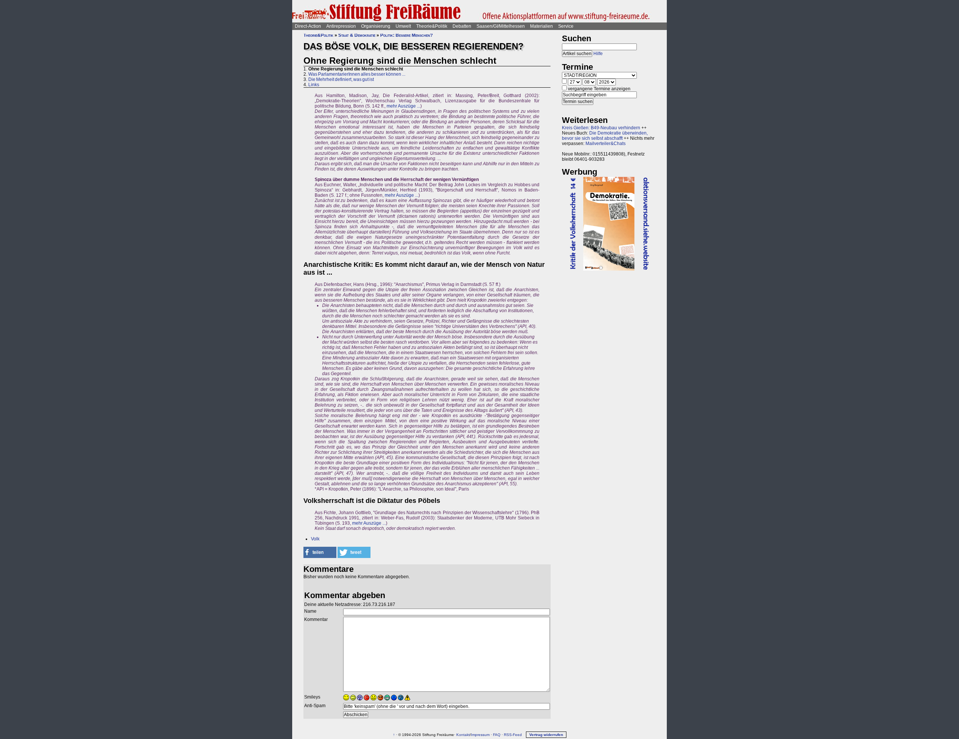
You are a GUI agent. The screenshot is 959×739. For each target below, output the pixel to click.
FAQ (496, 735)
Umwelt (403, 26)
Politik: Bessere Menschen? (406, 35)
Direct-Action (308, 26)
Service (566, 26)
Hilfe (598, 53)
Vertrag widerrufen (546, 735)
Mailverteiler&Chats (606, 143)
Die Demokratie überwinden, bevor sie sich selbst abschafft (605, 135)
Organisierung (375, 26)
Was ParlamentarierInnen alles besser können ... (356, 74)
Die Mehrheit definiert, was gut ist (341, 79)
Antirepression (341, 26)
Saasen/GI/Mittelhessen (501, 26)
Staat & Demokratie (356, 35)
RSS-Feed (513, 735)
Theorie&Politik (431, 26)
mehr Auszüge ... (403, 106)
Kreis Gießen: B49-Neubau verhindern (601, 127)
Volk (315, 539)
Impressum (480, 735)
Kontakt (463, 735)
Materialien (541, 26)
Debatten (462, 26)
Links (313, 84)
